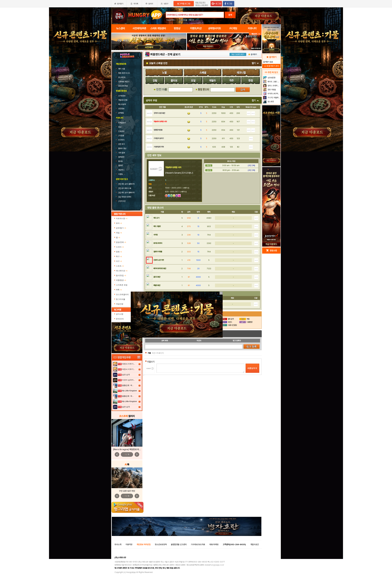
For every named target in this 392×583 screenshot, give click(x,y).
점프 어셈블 (271, 90)
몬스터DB (122, 77)
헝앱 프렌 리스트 (124, 73)
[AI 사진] (126, 477)
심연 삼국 (126, 375)
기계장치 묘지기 (159, 138)
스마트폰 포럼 (121, 285)
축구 (119, 256)
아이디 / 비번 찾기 (201, 5)
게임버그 (121, 170)
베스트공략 (122, 104)
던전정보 (121, 109)
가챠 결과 (121, 153)
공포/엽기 (121, 228)
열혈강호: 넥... (128, 385)
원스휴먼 (270, 102)
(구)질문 (121, 136)
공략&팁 (121, 113)
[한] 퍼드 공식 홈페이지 (126, 184)
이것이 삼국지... (128, 380)
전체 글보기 (174, 54)
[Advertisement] (148, 58)
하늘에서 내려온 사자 (160, 121)
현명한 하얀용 (158, 130)
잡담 (119, 127)
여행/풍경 (121, 280)
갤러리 (120, 166)
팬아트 (120, 161)
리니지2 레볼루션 (273, 98)
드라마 (120, 247)
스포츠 (120, 266)
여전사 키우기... (128, 364)
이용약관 (129, 544)
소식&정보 (121, 96)
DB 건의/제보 (123, 86)
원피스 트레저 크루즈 (273, 86)
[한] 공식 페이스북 (125, 188)
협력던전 (121, 157)
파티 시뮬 (121, 69)
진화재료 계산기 (124, 82)
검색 (230, 15)
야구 (119, 261)
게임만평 (119, 304)
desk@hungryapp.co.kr (214, 565)
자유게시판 (121, 218)
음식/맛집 (121, 275)
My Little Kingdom (129, 391)
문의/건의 (120, 319)
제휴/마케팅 (214, 544)
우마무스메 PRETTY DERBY (273, 94)
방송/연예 (121, 242)
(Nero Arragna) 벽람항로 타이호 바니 (130, 449)
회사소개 (118, 544)
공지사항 (119, 314)
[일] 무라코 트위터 (125, 197)
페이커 (191, 20)
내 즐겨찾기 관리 (271, 66)
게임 (119, 233)
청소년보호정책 (161, 544)
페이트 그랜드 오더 (273, 82)
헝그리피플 (120, 299)
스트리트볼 (183, 20)
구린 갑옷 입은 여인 (127, 491)
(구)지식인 (122, 201)
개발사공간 (254, 544)
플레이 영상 (122, 148)
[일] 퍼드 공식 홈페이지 (126, 193)
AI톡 (119, 290)
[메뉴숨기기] (255, 34)
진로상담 (121, 131)
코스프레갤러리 (122, 294)
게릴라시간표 (122, 100)
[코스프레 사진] (126, 433)
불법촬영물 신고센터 (179, 544)
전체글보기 (122, 123)
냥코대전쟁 (271, 78)
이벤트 (120, 174)
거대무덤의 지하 (159, 147)
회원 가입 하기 (200, 3)
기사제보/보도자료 (198, 544)
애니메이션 (121, 271)
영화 (119, 252)
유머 (119, 223)
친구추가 (121, 140)
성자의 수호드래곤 (159, 113)
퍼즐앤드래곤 (157, 54)
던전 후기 (121, 144)
